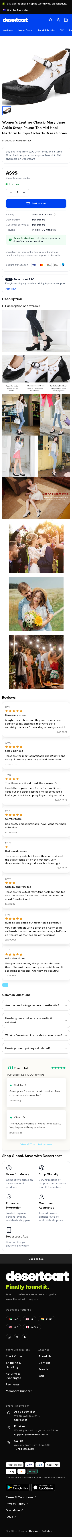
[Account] (58, 20)
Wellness (8, 30)
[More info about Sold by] (54, 214)
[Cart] (65, 20)
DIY (62, 30)
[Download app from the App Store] (43, 1487)
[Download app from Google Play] (17, 1487)
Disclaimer (15, 1510)
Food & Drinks (46, 30)
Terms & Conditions (21, 1497)
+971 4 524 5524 (24, 1449)
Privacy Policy (17, 1504)
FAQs (11, 1517)
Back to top (36, 1258)
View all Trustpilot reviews (36, 1144)
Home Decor (25, 30)
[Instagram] (9, 1337)
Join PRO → (12, 289)
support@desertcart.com (31, 1434)
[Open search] (50, 20)
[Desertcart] (15, 20)
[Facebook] (25, 1337)
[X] (17, 1337)
